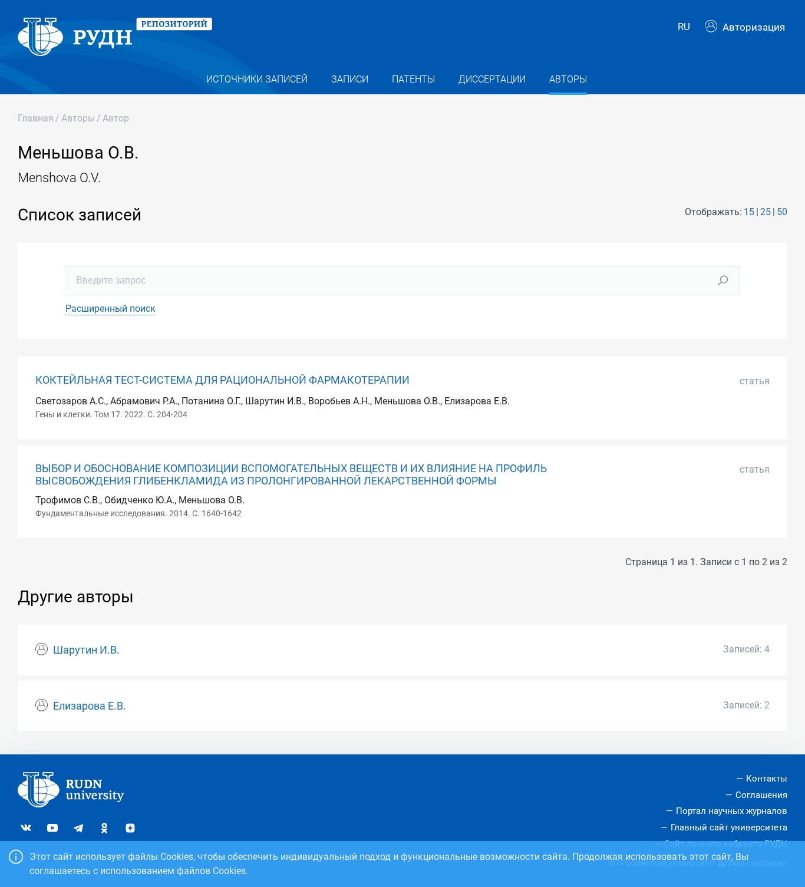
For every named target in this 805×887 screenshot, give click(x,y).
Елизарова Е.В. (89, 706)
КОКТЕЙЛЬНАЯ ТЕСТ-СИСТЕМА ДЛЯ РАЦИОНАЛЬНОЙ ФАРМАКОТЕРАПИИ (222, 380)
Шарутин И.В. (86, 650)
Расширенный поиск (110, 308)
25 (765, 211)
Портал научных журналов (731, 811)
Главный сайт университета (729, 827)
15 (749, 211)
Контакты (766, 778)
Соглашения (761, 795)
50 (782, 211)
